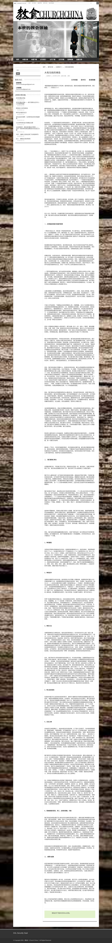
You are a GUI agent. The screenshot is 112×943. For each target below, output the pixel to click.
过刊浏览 (43, 59)
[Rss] (96, 940)
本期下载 (34, 59)
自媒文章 (79, 59)
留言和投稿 (51, 3)
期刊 (69, 76)
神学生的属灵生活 (21, 112)
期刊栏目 (50, 67)
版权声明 (40, 3)
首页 (30, 3)
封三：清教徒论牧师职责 (23, 138)
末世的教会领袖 (20, 98)
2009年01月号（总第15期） (60, 76)
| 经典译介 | (59, 67)
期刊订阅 (45, 3)
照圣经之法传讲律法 (22, 108)
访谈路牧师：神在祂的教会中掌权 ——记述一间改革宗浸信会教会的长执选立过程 (28, 128)
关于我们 (34, 3)
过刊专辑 (61, 59)
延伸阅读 (70, 59)
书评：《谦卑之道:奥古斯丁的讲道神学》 (27, 134)
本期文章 (25, 59)
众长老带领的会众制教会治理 (24, 122)
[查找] (97, 3)
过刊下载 (52, 59)
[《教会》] (56, 12)
